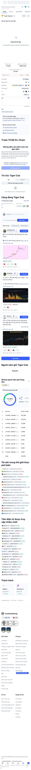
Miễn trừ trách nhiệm (21, 676)
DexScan (3, 676)
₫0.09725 (11, 573)
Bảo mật (18, 682)
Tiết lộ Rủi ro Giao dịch (20, 164)
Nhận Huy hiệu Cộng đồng (10, 133)
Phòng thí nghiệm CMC (7, 661)
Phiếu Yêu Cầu (5, 716)
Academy (4, 655)
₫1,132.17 (11, 540)
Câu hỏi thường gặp (7, 722)
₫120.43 (12, 578)
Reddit (17, 728)
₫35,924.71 (11, 547)
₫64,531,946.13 (13, 550)
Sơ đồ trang (4, 703)
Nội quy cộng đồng (21, 673)
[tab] (18, 54)
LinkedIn (18, 731)
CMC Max (4, 664)
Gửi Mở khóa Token (9, 130)
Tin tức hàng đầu (6, 667)
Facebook (18, 725)
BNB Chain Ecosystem (7, 111)
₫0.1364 (11, 581)
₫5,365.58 (12, 563)
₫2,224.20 (12, 571)
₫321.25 (13, 545)
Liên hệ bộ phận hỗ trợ (7, 719)
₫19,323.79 (10, 565)
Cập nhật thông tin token (10, 127)
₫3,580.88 (12, 576)
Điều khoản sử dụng (21, 658)
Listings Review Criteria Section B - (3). (14, 120)
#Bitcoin (5, 320)
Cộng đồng (19, 716)
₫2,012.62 (12, 586)
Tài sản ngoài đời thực (7, 679)
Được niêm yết (5, 713)
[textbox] (17, 215)
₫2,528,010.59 (12, 553)
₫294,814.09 (13, 568)
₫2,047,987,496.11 (13, 542)
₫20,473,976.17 (12, 558)
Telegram (18, 719)
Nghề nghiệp (19, 685)
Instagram (18, 722)
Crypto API (4, 673)
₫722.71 (11, 584)
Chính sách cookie (21, 670)
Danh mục (4, 691)
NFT (2, 688)
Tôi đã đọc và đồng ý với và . (16, 163)
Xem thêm (26, 200)
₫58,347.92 (15, 589)
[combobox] (15, 57)
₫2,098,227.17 (14, 555)
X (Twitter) (18, 713)
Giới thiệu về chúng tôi (22, 655)
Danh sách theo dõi (6, 694)
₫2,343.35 (9, 560)
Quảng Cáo (4, 658)
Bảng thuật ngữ (5, 725)
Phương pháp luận (21, 679)
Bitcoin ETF (4, 670)
